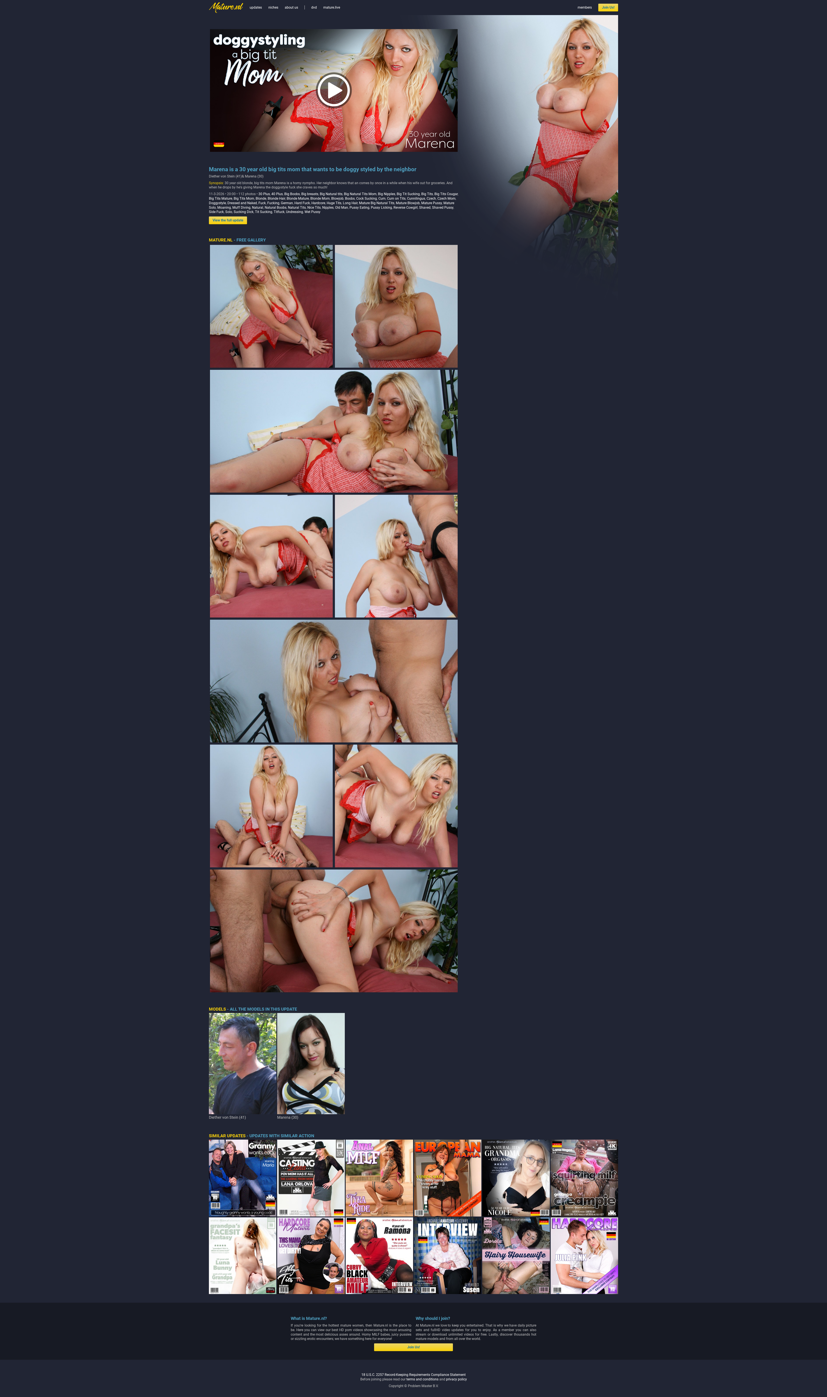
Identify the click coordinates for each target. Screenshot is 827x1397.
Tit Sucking (263, 212)
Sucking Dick (243, 212)
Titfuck (279, 212)
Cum (382, 198)
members (585, 7)
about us (291, 7)
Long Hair (350, 203)
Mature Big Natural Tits (376, 203)
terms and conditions (422, 1379)
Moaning (224, 207)
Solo (228, 212)
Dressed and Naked (242, 203)
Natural (257, 207)
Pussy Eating (359, 207)
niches (273, 7)
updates (256, 7)
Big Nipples (386, 194)
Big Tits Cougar (446, 194)
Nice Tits (314, 207)
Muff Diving (241, 207)
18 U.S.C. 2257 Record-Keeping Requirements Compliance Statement (413, 1375)
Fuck (262, 203)
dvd (314, 7)
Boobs (350, 198)
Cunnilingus (416, 198)
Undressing (294, 212)
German (287, 203)
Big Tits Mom (244, 198)
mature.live (331, 7)
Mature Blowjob (408, 203)
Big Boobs (292, 194)
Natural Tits (297, 207)
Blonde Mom (320, 198)
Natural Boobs (275, 207)
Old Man (341, 207)
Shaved (425, 207)
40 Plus (277, 194)
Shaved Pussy (442, 207)
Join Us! (608, 7)
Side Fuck (216, 212)
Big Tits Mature (220, 198)
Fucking (273, 203)
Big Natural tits (331, 194)
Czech (431, 198)
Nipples (328, 207)
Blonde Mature (298, 198)
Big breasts (309, 194)
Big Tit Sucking (408, 194)
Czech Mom (446, 198)
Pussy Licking (381, 207)
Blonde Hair (276, 198)
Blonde (261, 198)
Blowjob (337, 198)
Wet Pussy (312, 212)
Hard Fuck (302, 203)
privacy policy (456, 1379)
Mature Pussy (431, 203)
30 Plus (264, 194)
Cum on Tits (396, 198)
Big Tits (427, 194)
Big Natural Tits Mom (360, 194)
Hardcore (318, 203)
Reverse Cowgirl (405, 207)
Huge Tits (334, 203)
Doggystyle (217, 203)
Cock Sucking (366, 198)
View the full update (228, 220)
